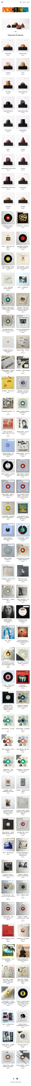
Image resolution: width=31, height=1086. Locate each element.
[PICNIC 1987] (15, 9)
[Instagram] (17, 1079)
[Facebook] (13, 1079)
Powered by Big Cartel (15, 1082)
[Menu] (2, 2)
